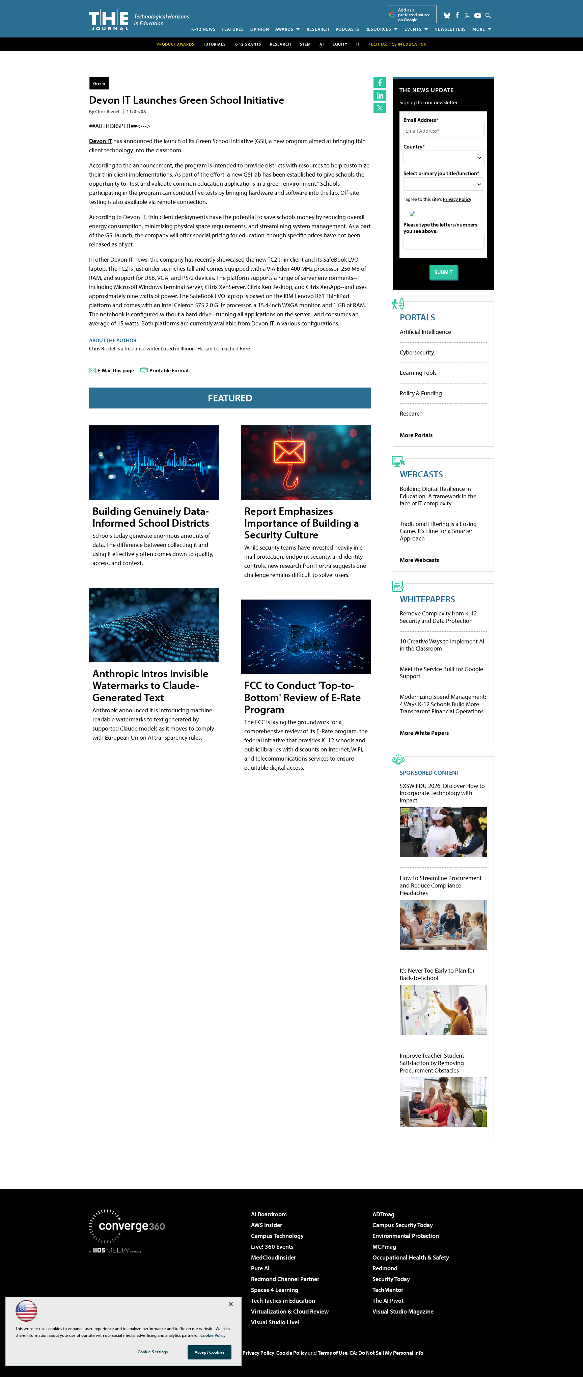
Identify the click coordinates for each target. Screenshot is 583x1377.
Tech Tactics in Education (283, 1300)
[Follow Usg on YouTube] (477, 15)
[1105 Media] (129, 1287)
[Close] (230, 1304)
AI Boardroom (269, 1214)
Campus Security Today (402, 1225)
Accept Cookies (210, 1352)
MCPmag (384, 1246)
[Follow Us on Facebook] (457, 15)
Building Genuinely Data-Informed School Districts (150, 516)
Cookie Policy (291, 1352)
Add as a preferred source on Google (414, 14)
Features (233, 29)
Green (99, 83)
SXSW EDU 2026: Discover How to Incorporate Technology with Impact (442, 793)
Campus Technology (277, 1236)
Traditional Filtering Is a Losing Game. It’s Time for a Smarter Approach (438, 531)
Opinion (259, 29)
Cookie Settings (153, 1351)
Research (318, 29)
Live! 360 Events (272, 1246)
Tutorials (214, 44)
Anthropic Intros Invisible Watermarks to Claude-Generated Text (150, 685)
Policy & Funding (421, 393)
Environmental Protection (405, 1236)
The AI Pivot (388, 1300)
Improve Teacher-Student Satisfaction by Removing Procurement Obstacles (432, 1063)
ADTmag (383, 1214)
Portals (417, 317)
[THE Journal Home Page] (139, 19)
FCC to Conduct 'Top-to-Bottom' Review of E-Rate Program (302, 696)
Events (413, 29)
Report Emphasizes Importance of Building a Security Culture (301, 522)
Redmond (384, 1268)
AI (322, 44)
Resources (378, 29)
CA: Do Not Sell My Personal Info (386, 1352)
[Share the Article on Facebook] (380, 82)
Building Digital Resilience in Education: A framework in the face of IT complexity (438, 496)
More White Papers (424, 733)
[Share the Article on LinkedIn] (380, 95)
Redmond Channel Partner (285, 1279)
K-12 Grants (247, 44)
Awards (284, 29)
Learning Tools (418, 372)
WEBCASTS (421, 474)
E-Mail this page (116, 370)
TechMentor (387, 1290)
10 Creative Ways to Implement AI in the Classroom (442, 645)
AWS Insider (266, 1225)
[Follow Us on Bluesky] (447, 15)
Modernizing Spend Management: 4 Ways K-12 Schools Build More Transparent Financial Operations (443, 704)
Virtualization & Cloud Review (290, 1311)
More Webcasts (419, 560)
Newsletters (450, 29)
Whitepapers (427, 599)
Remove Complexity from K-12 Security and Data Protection (438, 617)
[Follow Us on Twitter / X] (467, 15)
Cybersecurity (417, 352)
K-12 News (203, 29)
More (478, 29)
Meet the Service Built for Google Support (441, 672)
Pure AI (260, 1268)
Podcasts (347, 29)
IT (358, 44)
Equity (340, 44)
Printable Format (169, 370)
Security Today (391, 1279)
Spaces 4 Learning (274, 1290)
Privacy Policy (457, 199)
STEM (305, 44)
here (245, 348)
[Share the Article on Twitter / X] (380, 108)
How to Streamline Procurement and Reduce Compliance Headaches (441, 885)
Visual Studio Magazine (403, 1311)
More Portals (416, 435)
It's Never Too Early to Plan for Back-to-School (437, 974)
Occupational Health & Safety (410, 1257)
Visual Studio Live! (275, 1322)
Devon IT (100, 141)
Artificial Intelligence (425, 332)
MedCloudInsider (273, 1257)
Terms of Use (333, 1352)
